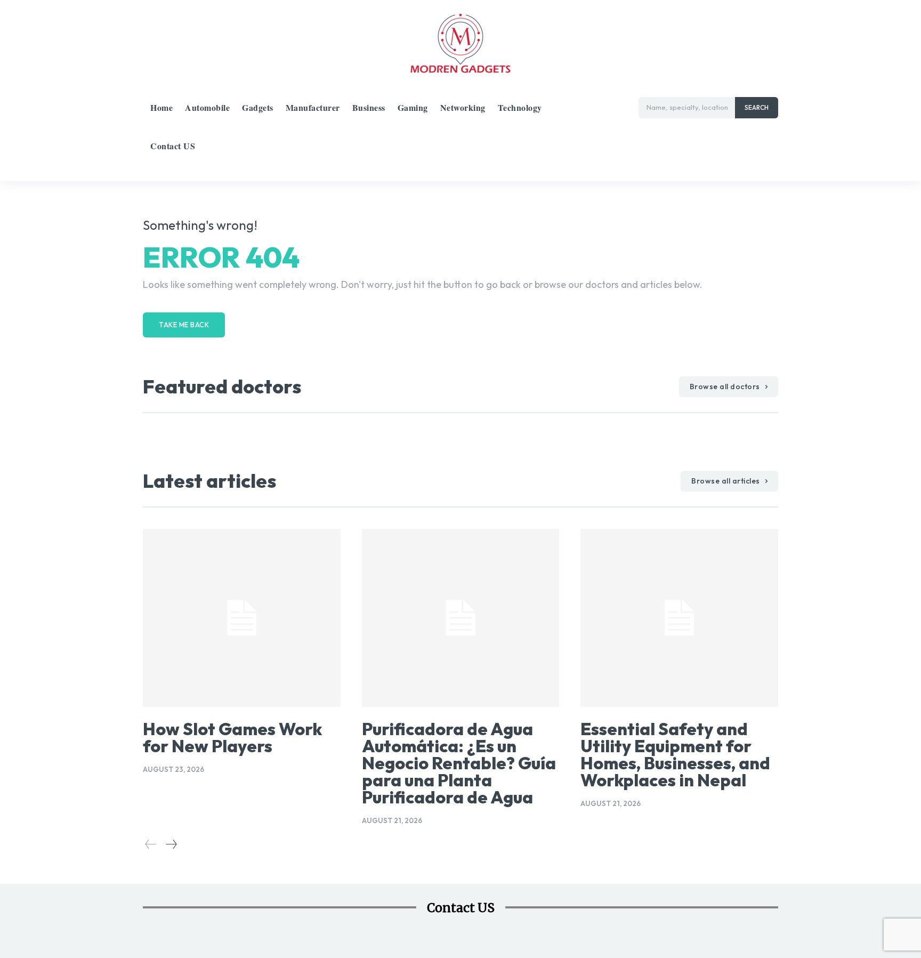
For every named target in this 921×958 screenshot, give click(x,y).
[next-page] (171, 844)
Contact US (461, 907)
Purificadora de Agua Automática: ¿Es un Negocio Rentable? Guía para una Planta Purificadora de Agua (459, 763)
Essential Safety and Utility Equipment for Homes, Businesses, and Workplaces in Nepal (675, 754)
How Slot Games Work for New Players (232, 737)
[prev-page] (151, 844)
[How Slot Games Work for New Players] (242, 618)
